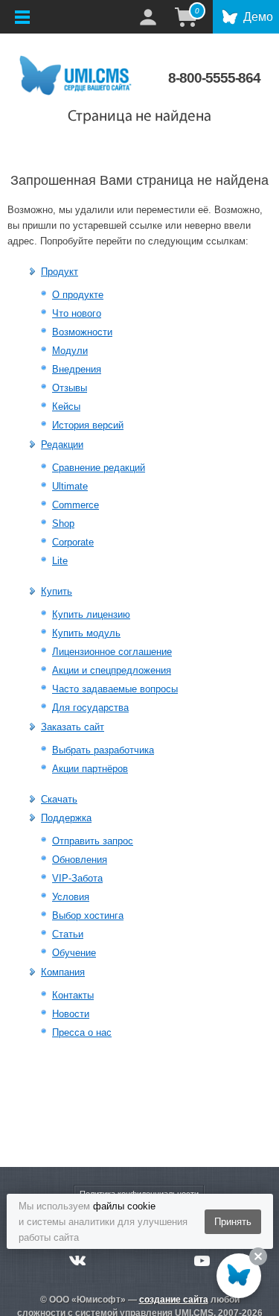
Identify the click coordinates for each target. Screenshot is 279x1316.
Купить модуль (86, 633)
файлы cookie (124, 1206)
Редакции (62, 444)
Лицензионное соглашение (112, 651)
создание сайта (173, 1299)
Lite (60, 560)
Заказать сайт (72, 727)
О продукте (77, 294)
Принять (232, 1221)
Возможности (82, 332)
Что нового (76, 313)
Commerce (75, 504)
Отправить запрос (92, 841)
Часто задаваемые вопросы (115, 689)
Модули (70, 350)
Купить (56, 591)
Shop (63, 523)
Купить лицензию (91, 614)
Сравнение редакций (98, 467)
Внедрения (76, 369)
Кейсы (66, 406)
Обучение (74, 952)
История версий (88, 425)
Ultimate (70, 486)
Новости (70, 1013)
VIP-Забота (77, 878)
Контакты (73, 995)
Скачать (59, 799)
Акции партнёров (90, 768)
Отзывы (69, 387)
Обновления (79, 859)
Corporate (73, 542)
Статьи (67, 934)
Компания (63, 972)
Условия (70, 896)
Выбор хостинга (88, 915)
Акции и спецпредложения (111, 670)
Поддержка (66, 817)
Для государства (90, 707)
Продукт (59, 271)
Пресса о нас (82, 1032)
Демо (258, 16)
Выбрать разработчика (103, 750)
